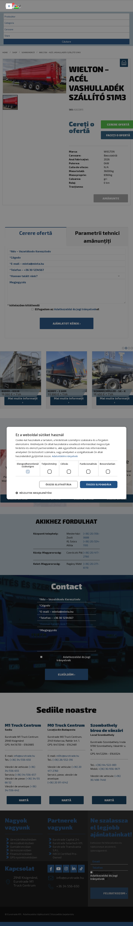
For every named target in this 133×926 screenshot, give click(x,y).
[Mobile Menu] (9, 6)
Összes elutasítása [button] (58, 484)
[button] (34, 492)
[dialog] (66, 463)
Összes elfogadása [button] (98, 484)
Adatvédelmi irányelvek (65, 456)
